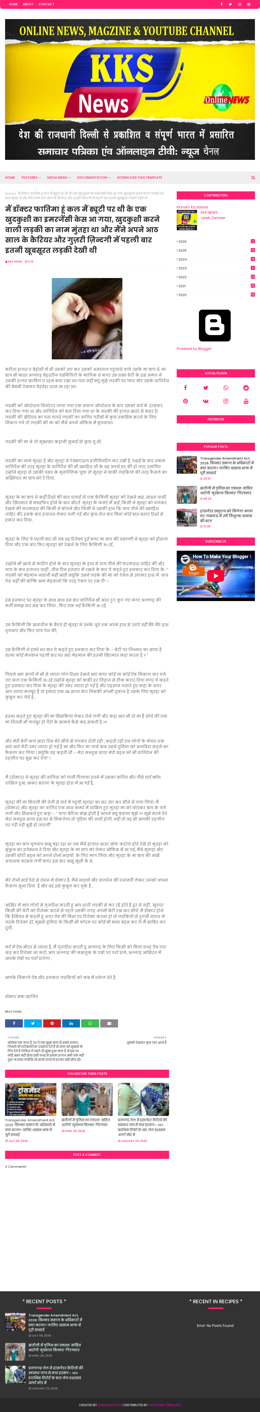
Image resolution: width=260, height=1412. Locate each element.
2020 (216, 295)
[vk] (206, 401)
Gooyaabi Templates (165, 1405)
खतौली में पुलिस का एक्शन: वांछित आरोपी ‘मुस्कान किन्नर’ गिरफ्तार (85, 1123)
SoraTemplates (110, 1405)
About (28, 4)
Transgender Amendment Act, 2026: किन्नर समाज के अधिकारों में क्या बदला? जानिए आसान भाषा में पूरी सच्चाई (30, 1128)
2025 (216, 250)
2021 (216, 286)
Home (13, 4)
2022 (216, 277)
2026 (216, 241)
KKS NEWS (15, 261)
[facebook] (221, 4)
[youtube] (246, 401)
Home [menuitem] (10, 177)
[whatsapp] (226, 387)
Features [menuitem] (30, 177)
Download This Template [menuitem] (139, 177)
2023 (216, 268)
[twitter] (230, 4)
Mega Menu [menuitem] (57, 177)
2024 (216, 259)
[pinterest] (249, 4)
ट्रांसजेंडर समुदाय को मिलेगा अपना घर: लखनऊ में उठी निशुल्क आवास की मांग (226, 516)
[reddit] (246, 387)
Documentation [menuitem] (92, 177)
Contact (46, 4)
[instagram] (239, 4)
